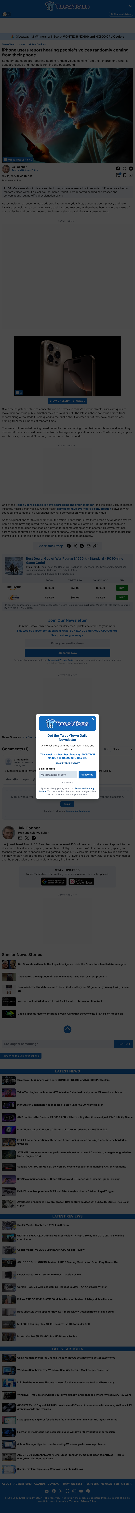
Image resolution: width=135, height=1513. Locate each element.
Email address (47, 768)
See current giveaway (67, 762)
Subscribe (87, 774)
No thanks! (67, 782)
